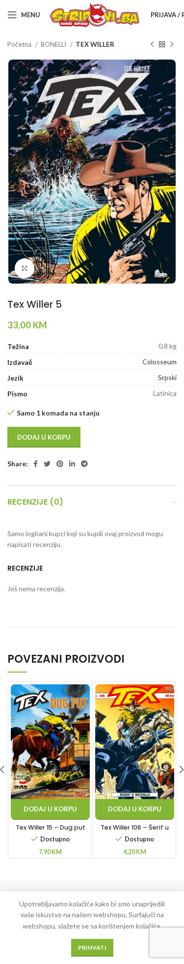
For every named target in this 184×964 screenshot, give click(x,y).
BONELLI (54, 44)
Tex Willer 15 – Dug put (50, 827)
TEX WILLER (95, 44)
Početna (20, 44)
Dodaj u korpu (44, 437)
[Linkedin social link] (72, 463)
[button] (50, 809)
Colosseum (159, 361)
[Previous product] (152, 45)
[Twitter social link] (47, 463)
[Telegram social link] (84, 463)
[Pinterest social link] (59, 463)
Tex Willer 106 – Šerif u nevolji (135, 831)
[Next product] (172, 45)
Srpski (167, 377)
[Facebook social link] (35, 463)
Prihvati (92, 947)
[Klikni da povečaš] (24, 268)
